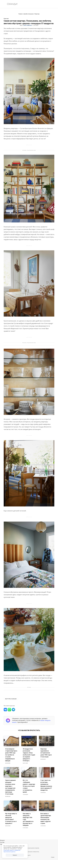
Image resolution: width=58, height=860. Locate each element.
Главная (21, 14)
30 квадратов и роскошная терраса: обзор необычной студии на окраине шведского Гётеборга (29, 754)
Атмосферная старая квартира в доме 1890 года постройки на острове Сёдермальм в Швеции (11, 754)
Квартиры (37, 14)
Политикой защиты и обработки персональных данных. (11, 851)
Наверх (52, 857)
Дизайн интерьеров (28, 14)
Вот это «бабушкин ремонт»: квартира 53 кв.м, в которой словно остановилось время (29, 786)
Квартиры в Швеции (11, 698)
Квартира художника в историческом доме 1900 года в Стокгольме (46, 752)
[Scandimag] (12, 4)
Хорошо (15, 855)
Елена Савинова (27, 25)
